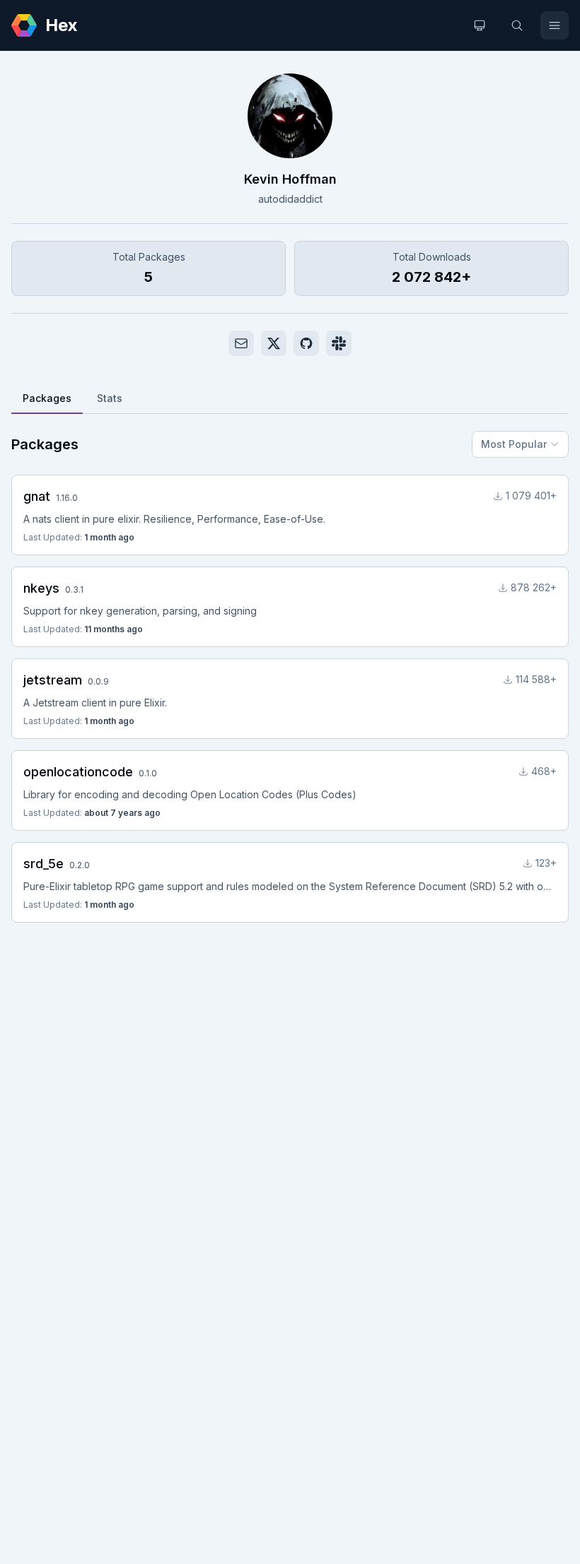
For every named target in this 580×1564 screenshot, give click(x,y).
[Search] (517, 25)
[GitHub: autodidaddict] (306, 343)
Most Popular (514, 444)
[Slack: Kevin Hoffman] (339, 343)
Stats (109, 398)
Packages (47, 398)
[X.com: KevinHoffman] (273, 343)
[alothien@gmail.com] (241, 343)
